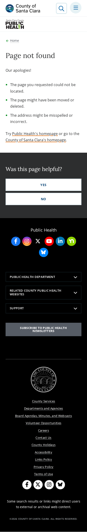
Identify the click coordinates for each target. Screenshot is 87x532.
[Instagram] (49, 484)
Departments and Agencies (43, 408)
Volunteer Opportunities (43, 423)
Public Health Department (32, 277)
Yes (43, 185)
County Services (43, 401)
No (43, 199)
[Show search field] (61, 8)
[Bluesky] (60, 484)
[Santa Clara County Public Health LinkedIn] (60, 241)
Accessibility (43, 452)
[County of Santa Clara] (23, 8)
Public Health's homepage (35, 133)
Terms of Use (43, 474)
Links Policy (43, 459)
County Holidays (44, 445)
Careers (43, 430)
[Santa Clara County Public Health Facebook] (15, 241)
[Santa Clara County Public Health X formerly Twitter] (38, 241)
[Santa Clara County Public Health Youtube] (49, 241)
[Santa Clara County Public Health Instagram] (27, 241)
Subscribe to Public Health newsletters (43, 329)
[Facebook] (27, 484)
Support (17, 308)
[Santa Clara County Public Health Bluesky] (43, 252)
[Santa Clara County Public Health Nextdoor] (71, 241)
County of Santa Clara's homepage (36, 139)
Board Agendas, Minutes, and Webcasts (43, 416)
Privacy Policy (44, 467)
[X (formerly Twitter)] (38, 484)
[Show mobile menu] (75, 7)
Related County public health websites (35, 292)
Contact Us (43, 437)
